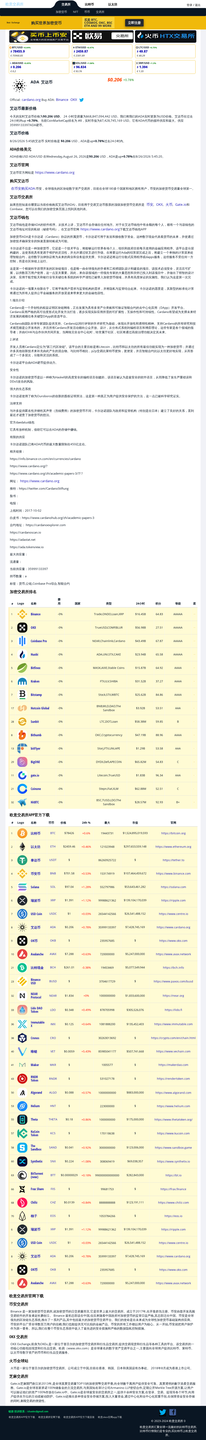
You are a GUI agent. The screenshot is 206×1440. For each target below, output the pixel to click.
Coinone (36, 789)
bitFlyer (35, 748)
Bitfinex (35, 668)
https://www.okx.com (173, 941)
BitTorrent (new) (37, 1175)
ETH (53, 846)
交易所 (66, 4)
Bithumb (36, 735)
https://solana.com (173, 887)
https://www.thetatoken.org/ (173, 1119)
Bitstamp (36, 695)
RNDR (53, 1079)
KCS (53, 1133)
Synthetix (36, 1161)
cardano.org (31, 99)
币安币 (35, 873)
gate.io (35, 775)
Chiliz (34, 1202)
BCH (53, 967)
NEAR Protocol (36, 995)
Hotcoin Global (40, 708)
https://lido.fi (173, 1010)
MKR (53, 1065)
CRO (53, 1038)
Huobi (34, 654)
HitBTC (35, 802)
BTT (53, 1175)
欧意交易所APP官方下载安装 (79, 1417)
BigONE (35, 762)
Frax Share (37, 1189)
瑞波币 (35, 900)
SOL (53, 887)
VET (52, 1051)
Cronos (35, 1038)
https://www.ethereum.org (173, 847)
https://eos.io (173, 1216)
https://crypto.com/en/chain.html (173, 1038)
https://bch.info (173, 967)
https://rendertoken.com (173, 1079)
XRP (53, 900)
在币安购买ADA (23, 188)
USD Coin (36, 914)
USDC (53, 913)
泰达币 (35, 860)
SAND (53, 1147)
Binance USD (35, 981)
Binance (62, 99)
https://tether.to (173, 860)
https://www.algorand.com (173, 1093)
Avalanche (37, 954)
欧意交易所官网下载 (49, 1417)
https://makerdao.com (173, 1065)
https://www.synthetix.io (173, 1161)
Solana (35, 887)
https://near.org (173, 995)
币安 (149, 204)
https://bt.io (173, 1175)
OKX (73, 99)
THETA (53, 1119)
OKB (53, 940)
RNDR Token (34, 1079)
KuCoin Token (35, 1133)
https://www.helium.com (173, 1106)
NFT (75, 12)
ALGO (53, 1092)
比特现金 (37, 967)
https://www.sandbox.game (173, 1147)
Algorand (36, 1092)
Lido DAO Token (36, 1010)
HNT (53, 1106)
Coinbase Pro (39, 641)
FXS (53, 1189)
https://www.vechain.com (173, 1051)
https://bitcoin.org (173, 833)
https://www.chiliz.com (173, 1202)
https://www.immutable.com (173, 1024)
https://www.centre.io (173, 914)
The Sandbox (36, 1147)
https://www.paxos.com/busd (173, 981)
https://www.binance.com (173, 873)
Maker (35, 1065)
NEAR (53, 995)
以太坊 (112, 4)
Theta (34, 1119)
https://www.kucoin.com (173, 1133)
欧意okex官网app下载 (110, 1417)
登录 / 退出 (194, 5)
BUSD (53, 981)
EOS (53, 1216)
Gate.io (180, 204)
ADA (53, 927)
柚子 (34, 1216)
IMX (53, 1024)
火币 (169, 204)
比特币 (89, 4)
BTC (53, 833)
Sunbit (35, 721)
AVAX (53, 954)
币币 (87, 12)
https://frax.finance (173, 1189)
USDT (53, 860)
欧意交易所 (14, 4)
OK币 (34, 941)
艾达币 (35, 927)
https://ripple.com (173, 900)
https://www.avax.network (173, 954)
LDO (53, 1010)
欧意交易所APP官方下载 (22, 1417)
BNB (53, 873)
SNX (53, 1161)
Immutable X (37, 1024)
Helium (35, 1106)
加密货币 (61, 12)
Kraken (35, 681)
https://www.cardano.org (54, 172)
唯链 (34, 1051)
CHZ (53, 1202)
